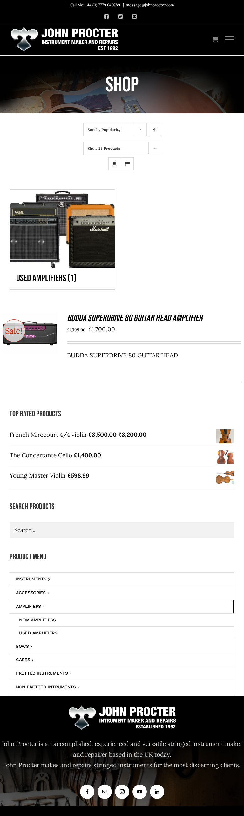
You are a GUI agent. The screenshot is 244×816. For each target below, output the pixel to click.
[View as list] (127, 164)
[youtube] (139, 792)
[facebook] (87, 792)
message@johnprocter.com (150, 5)
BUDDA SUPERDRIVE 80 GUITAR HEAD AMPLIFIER (134, 318)
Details (30, 339)
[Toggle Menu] (230, 39)
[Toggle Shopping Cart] (215, 39)
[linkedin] (157, 792)
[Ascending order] (155, 129)
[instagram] (122, 792)
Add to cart (25, 331)
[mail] (105, 792)
